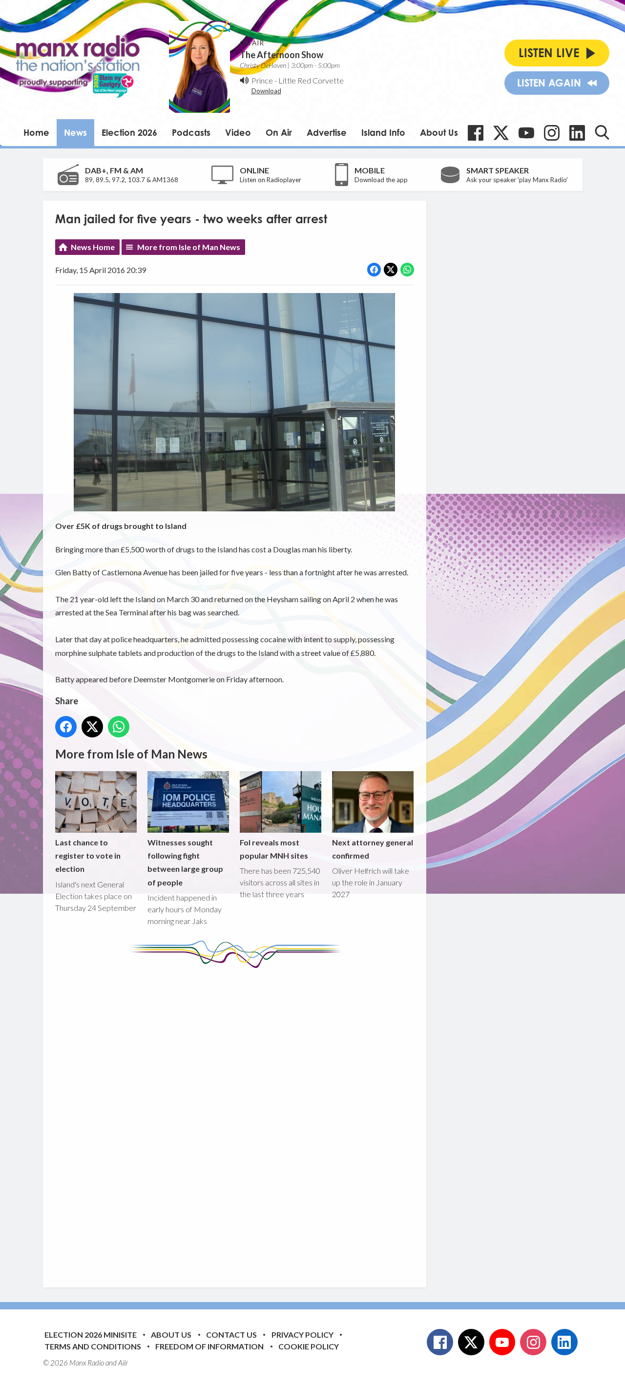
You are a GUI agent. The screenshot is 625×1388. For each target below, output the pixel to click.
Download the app (381, 180)
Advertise (327, 132)
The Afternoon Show (281, 54)
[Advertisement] (238, 1120)
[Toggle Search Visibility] (602, 132)
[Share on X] (390, 269)
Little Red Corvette (311, 80)
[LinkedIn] (577, 133)
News (75, 132)
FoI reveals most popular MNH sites (274, 849)
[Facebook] (475, 133)
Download (266, 91)
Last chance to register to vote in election (88, 855)
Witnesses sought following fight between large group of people (185, 862)
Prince (262, 80)
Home (36, 132)
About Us (439, 132)
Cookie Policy (308, 1346)
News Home (93, 247)
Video (238, 132)
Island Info (383, 132)
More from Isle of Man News (188, 247)
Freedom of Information (209, 1346)
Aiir (123, 1362)
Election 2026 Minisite (90, 1334)
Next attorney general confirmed (372, 849)
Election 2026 (129, 132)
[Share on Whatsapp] (407, 269)
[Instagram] (552, 133)
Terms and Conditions (92, 1346)
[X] (501, 133)
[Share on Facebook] (374, 269)
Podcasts (191, 132)
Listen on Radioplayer (270, 180)
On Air (279, 132)
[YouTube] (526, 133)
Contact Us (231, 1334)
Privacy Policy (302, 1334)
